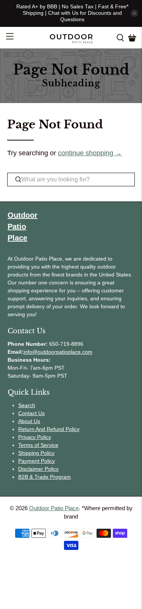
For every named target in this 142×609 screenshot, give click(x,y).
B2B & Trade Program (44, 477)
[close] (134, 13)
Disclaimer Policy (38, 469)
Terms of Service (38, 445)
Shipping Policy (36, 453)
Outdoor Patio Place (54, 508)
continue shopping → (90, 153)
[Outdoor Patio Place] (71, 38)
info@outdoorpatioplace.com (57, 352)
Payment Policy (36, 461)
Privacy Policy (34, 437)
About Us (29, 421)
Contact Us (31, 413)
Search (26, 405)
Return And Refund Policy (49, 429)
